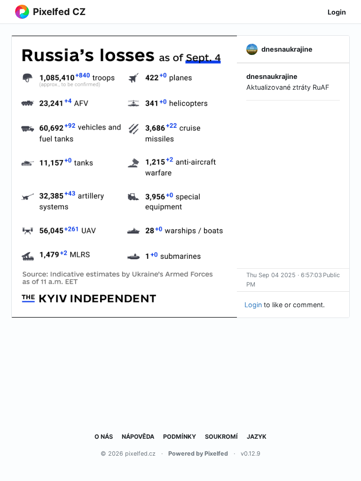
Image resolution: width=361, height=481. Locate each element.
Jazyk (257, 436)
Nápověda (138, 436)
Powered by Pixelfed (198, 453)
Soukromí (221, 436)
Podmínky (179, 436)
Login (337, 12)
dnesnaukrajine (272, 76)
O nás (103, 436)
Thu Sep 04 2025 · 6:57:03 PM (284, 280)
